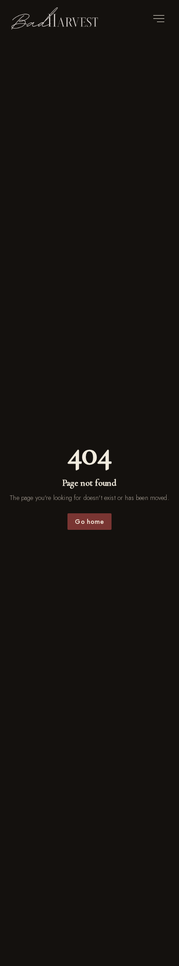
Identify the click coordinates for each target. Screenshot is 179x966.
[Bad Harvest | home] (54, 18)
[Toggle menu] (159, 18)
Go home (89, 521)
